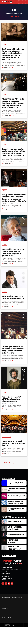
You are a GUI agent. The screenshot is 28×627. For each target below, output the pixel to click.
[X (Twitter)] (4, 618)
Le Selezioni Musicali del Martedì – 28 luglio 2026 (15, 502)
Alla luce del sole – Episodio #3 (16, 489)
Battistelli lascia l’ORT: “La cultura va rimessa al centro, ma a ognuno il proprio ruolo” (13, 252)
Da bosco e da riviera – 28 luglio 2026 (16, 509)
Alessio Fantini (15, 521)
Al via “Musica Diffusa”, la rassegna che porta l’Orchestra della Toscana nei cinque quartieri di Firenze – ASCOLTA (13, 103)
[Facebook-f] (6, 583)
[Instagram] (2, 583)
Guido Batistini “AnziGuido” (15, 528)
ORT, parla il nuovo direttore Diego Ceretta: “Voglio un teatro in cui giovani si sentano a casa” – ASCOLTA (14, 198)
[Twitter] (9, 583)
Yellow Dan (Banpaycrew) (15, 547)
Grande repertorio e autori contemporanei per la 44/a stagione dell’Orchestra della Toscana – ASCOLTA (13, 152)
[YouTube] (2, 618)
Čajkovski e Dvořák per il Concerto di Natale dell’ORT (13, 297)
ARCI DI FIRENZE (20, 601)
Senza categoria (6, 436)
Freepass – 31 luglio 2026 (15, 483)
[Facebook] (10, 618)
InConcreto (13, 604)
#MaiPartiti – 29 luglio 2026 (16, 496)
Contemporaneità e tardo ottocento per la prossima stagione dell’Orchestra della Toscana (13, 349)
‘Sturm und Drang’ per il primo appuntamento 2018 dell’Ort (13, 443)
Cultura (4, 44)
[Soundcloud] (6, 618)
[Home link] (6, 2)
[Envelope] (12, 583)
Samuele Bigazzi (16, 534)
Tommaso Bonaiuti (13, 541)
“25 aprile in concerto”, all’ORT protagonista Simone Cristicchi (12, 399)
